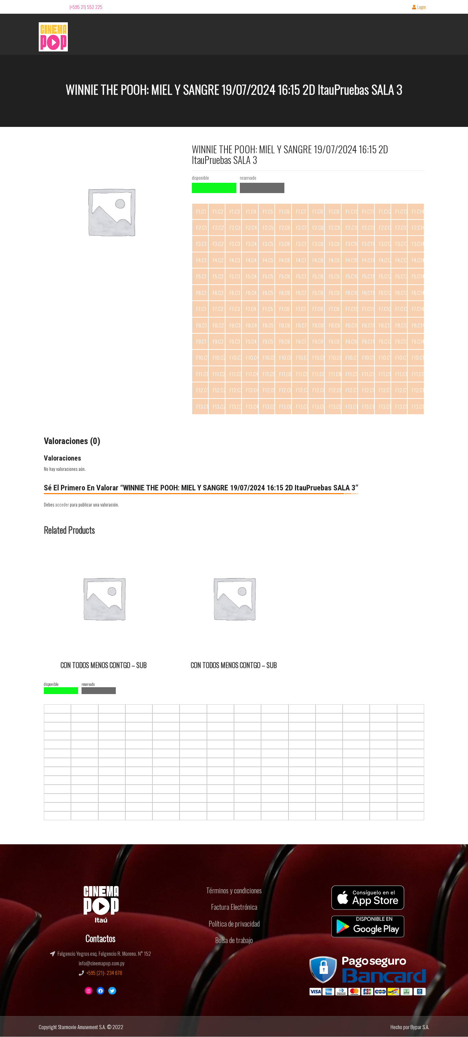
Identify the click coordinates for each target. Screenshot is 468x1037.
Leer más (56, 551)
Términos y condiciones (234, 890)
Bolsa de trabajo (234, 940)
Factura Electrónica (234, 907)
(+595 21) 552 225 (86, 6)
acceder (62, 504)
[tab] (72, 441)
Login (421, 7)
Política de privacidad (234, 923)
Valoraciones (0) (72, 441)
